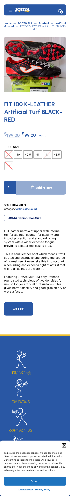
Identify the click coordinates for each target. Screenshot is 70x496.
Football (43, 23)
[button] (64, 445)
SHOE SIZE (11, 147)
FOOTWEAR (25, 23)
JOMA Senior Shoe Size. (25, 218)
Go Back (18, 309)
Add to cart (44, 188)
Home (7, 23)
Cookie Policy (25, 489)
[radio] (9, 154)
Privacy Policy (42, 489)
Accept (35, 481)
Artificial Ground (26, 209)
